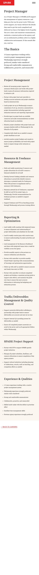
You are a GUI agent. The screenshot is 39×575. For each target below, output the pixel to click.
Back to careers (10, 427)
